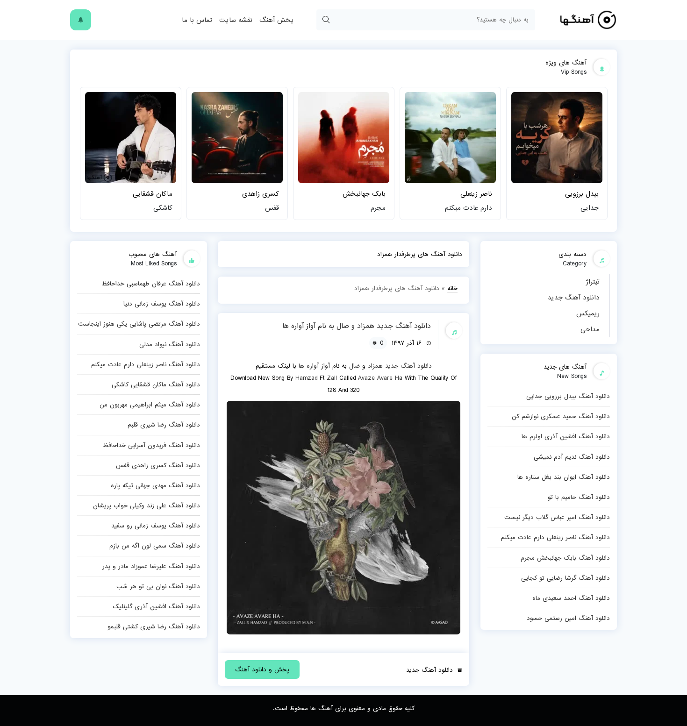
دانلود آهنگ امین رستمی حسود (568, 618)
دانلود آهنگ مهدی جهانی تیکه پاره (155, 485)
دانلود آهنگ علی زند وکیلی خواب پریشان (146, 505)
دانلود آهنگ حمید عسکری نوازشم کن (561, 416)
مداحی (590, 329)
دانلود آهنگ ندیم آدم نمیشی (572, 457)
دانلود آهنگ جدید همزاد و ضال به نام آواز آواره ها (356, 326)
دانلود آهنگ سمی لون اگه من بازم (154, 545)
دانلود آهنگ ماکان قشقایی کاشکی (156, 384)
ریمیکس (588, 313)
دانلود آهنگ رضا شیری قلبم (164, 424)
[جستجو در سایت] (325, 19)
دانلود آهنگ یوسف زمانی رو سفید (155, 525)
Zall (332, 378)
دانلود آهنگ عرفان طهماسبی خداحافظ (150, 283)
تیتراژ (593, 282)
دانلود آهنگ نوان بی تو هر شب (158, 586)
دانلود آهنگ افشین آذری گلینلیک (156, 606)
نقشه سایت (235, 20)
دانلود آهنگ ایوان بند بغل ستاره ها (563, 477)
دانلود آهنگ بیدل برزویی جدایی (568, 396)
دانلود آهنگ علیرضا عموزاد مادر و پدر (151, 566)
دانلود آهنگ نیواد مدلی (169, 344)
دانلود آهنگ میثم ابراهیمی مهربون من (150, 404)
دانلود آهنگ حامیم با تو (579, 497)
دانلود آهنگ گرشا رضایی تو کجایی (565, 578)
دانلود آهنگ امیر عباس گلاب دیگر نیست (557, 517)
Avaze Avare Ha (380, 378)
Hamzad (306, 378)
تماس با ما (197, 20)
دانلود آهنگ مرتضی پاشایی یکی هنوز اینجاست (139, 323)
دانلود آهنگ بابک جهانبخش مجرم (565, 557)
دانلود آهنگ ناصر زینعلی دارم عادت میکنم (555, 537)
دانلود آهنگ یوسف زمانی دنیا (161, 303)
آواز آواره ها (314, 365)
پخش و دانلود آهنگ (262, 669)
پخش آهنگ (276, 20)
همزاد (375, 365)
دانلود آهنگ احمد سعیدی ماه (571, 598)
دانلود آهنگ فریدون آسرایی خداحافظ (151, 445)
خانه (452, 288)
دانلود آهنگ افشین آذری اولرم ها (566, 436)
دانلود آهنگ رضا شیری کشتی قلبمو (153, 626)
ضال (354, 365)
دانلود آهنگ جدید (574, 297)
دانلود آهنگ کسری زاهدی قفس (158, 465)
